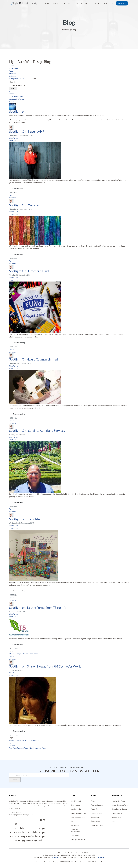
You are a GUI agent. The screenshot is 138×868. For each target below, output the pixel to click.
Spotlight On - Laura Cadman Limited (33, 359)
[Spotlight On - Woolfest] (69, 230)
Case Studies (95, 3)
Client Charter (116, 817)
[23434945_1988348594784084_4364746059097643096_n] (69, 307)
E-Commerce (27, 654)
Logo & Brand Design (78, 817)
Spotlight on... (18, 111)
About (56, 3)
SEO (72, 821)
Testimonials (95, 821)
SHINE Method (76, 801)
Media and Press (97, 825)
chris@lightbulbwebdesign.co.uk (22, 815)
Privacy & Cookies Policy (120, 805)
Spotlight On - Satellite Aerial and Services (37, 430)
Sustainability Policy (118, 801)
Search (13, 88)
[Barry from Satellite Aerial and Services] (69, 467)
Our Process (81, 3)
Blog (112, 3)
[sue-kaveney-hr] (69, 160)
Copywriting (75, 825)
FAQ (105, 3)
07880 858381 (16, 812)
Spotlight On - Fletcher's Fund (29, 271)
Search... (34, 79)
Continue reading (19, 188)
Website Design (15, 654)
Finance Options (97, 805)
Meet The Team (96, 813)
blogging (35, 740)
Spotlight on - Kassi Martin (26, 519)
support (35, 654)
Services (67, 3)
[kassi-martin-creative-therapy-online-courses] (69, 555)
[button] (69, 94)
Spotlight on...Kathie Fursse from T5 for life (37, 607)
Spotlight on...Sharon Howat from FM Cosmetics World (45, 666)
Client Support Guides (119, 809)
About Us (94, 809)
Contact (122, 3)
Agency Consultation (78, 840)
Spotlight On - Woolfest (25, 205)
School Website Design (78, 813)
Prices (93, 801)
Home (47, 3)
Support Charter (117, 813)
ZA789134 (100, 857)
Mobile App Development (75, 830)
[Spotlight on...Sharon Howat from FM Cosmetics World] (69, 700)
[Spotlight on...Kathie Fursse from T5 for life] (69, 627)
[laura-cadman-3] (69, 387)
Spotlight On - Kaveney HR (26, 131)
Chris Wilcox (13, 138)
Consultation (75, 836)
